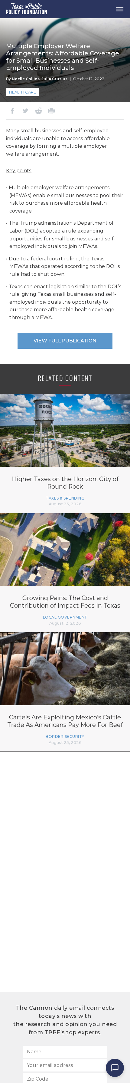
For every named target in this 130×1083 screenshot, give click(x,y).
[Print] (51, 110)
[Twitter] (25, 110)
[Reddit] (38, 110)
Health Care (22, 92)
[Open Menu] (119, 9)
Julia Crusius (54, 79)
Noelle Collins (26, 79)
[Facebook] (12, 110)
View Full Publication (65, 341)
